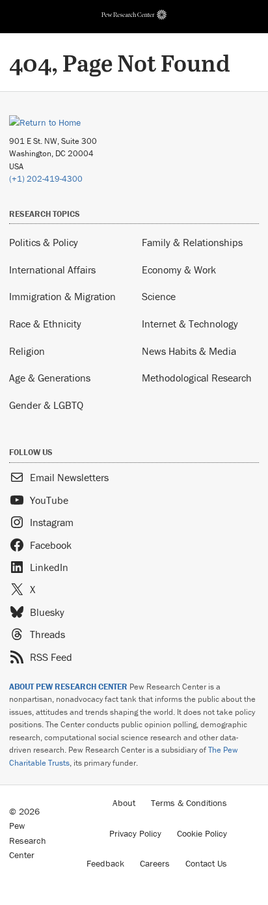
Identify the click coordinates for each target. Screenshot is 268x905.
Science (159, 296)
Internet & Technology (190, 323)
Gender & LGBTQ (46, 404)
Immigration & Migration (62, 296)
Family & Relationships (192, 242)
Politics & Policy (43, 242)
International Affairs (52, 269)
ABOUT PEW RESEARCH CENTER (68, 686)
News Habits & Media (189, 350)
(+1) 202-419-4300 (46, 178)
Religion (27, 350)
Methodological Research (197, 377)
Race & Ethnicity (45, 323)
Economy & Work (179, 269)
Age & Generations (49, 377)
